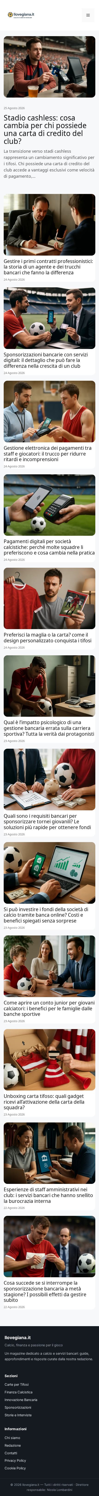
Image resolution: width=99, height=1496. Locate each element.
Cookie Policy (15, 1468)
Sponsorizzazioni (18, 1407)
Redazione (13, 1445)
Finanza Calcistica (18, 1392)
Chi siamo (12, 1438)
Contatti (11, 1453)
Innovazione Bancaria (21, 1400)
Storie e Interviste (18, 1415)
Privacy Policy (15, 1460)
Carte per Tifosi (17, 1384)
